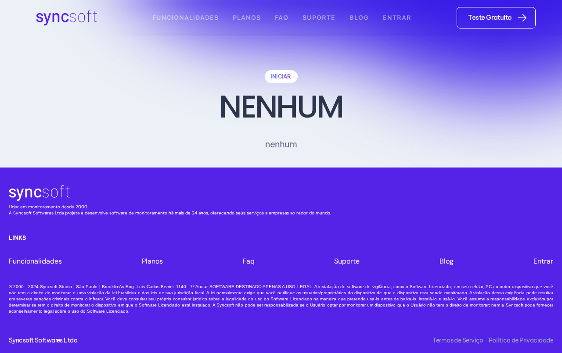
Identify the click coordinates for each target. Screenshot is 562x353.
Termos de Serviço (457, 340)
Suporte (319, 17)
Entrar (397, 17)
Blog (359, 17)
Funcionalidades (185, 17)
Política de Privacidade (521, 340)
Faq (281, 17)
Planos (247, 17)
